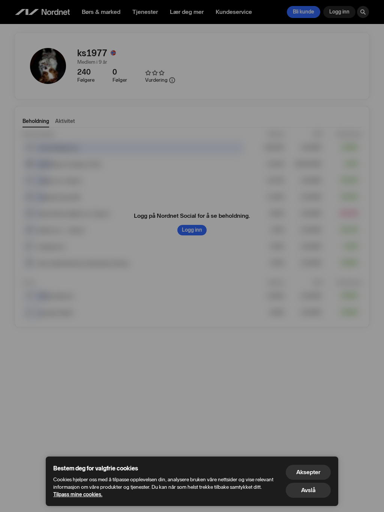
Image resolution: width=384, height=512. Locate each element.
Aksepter (308, 472)
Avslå (308, 490)
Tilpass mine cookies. (77, 494)
